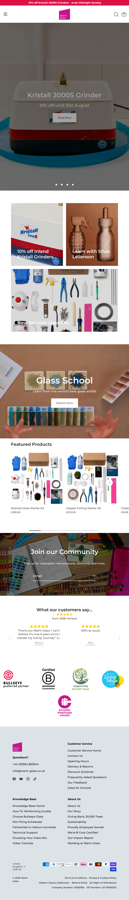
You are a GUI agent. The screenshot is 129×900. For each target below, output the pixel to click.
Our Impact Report (80, 837)
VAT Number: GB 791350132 (101, 887)
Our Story (74, 811)
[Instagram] (28, 778)
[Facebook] (14, 778)
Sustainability (77, 821)
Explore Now (64, 403)
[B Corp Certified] (48, 679)
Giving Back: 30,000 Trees (85, 816)
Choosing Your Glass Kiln (30, 837)
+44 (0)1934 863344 (26, 764)
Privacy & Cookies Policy (102, 877)
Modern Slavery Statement (54, 882)
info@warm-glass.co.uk (29, 770)
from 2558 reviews (64, 618)
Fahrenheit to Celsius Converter (34, 827)
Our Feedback (77, 782)
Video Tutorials (23, 843)
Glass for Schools (79, 787)
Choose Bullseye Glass (28, 816)
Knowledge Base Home (29, 805)
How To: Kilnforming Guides (32, 811)
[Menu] (5, 14)
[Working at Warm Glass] (113, 679)
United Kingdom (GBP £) (18, 866)
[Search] (116, 14)
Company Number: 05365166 (68, 887)
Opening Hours (78, 761)
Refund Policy (79, 882)
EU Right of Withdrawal (103, 882)
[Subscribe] (93, 576)
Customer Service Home (84, 750)
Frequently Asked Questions (87, 777)
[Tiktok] (34, 778)
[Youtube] (21, 778)
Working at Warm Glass (84, 843)
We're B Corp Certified (83, 832)
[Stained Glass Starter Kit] (37, 479)
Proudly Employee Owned (86, 827)
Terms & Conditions (76, 877)
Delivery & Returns (80, 766)
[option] (64, 107)
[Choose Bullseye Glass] (16, 679)
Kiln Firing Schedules (27, 821)
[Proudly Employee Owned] (81, 679)
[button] (56, 184)
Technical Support (25, 832)
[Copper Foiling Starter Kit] (92, 479)
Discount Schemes (81, 771)
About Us (74, 805)
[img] (64, 614)
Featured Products (31, 444)
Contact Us (75, 755)
